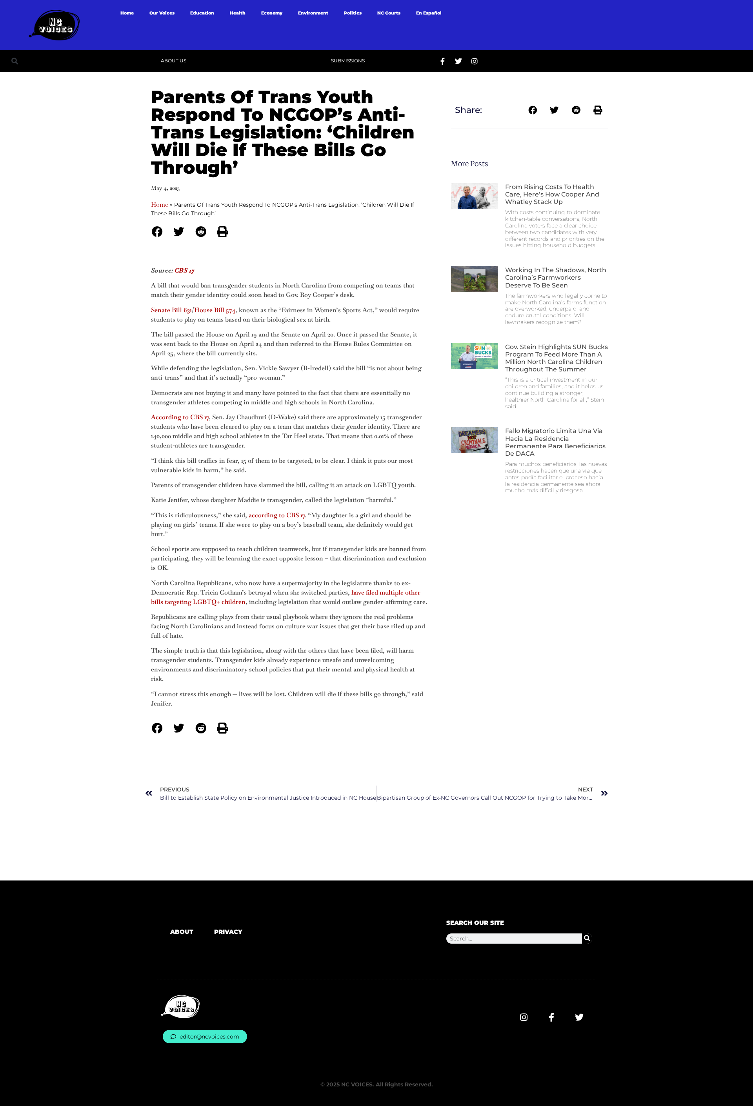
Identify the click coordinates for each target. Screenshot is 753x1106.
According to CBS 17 (180, 417)
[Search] (587, 938)
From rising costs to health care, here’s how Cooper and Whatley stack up (552, 194)
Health (238, 13)
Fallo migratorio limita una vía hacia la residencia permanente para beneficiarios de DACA (555, 442)
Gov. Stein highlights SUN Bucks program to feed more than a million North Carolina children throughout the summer (556, 358)
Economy (271, 13)
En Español (429, 13)
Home (127, 13)
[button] (15, 61)
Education (202, 13)
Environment (313, 13)
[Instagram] (474, 61)
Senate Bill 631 (171, 310)
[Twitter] (458, 61)
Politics (353, 13)
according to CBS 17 (277, 515)
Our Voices (162, 13)
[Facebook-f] (442, 61)
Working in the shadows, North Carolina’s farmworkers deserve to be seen (555, 277)
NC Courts (388, 13)
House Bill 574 (214, 310)
